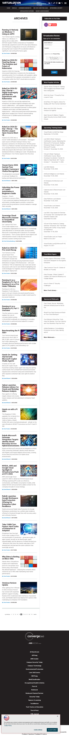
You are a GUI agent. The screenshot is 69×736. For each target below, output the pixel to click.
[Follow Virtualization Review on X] (51, 3)
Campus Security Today (34, 662)
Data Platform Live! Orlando (52, 199)
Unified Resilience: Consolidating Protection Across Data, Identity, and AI (54, 330)
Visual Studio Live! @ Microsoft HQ (55, 243)
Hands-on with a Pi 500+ (10, 410)
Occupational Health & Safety (34, 683)
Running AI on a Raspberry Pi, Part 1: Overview (10, 308)
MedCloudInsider (34, 679)
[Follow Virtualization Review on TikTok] (54, 3)
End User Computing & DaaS (40, 8)
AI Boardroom (34, 652)
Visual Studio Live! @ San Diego (53, 132)
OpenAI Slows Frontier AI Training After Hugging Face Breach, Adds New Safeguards (54, 89)
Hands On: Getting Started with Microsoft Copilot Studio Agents (9, 358)
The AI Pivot (34, 710)
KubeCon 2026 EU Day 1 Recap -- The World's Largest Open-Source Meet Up (10, 131)
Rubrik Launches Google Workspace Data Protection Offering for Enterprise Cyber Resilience (10, 501)
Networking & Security (56, 8)
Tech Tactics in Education (34, 707)
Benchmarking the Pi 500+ (10, 332)
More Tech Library (50, 290)
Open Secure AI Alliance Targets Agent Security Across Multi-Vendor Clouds (55, 117)
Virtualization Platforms (27, 11)
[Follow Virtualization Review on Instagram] (56, 3)
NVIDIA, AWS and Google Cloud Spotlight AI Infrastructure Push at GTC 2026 (10, 470)
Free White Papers (50, 254)
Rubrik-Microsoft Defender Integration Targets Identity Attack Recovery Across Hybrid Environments (10, 440)
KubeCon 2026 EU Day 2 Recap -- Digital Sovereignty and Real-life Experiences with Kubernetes (10, 93)
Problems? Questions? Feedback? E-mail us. (34, 734)
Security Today (34, 697)
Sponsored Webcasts (51, 299)
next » (35, 614)
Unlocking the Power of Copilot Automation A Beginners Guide (10, 190)
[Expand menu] (65, 3)
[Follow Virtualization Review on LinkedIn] (49, 3)
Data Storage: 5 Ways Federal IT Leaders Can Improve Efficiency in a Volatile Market (55, 276)
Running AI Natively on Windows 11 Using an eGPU (10, 32)
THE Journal (34, 714)
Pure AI (34, 686)
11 (31, 614)
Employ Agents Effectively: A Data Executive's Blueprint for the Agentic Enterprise (55, 260)
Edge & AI (14, 8)
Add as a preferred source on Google (41, 4)
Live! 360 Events (34, 672)
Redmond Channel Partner (34, 693)
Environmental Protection (34, 669)
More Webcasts (49, 337)
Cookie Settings (38, 729)
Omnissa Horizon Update (9, 584)
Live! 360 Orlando (49, 167)
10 (29, 614)
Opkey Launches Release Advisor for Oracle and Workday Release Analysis (10, 388)
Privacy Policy (56, 53)
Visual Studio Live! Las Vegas (53, 236)
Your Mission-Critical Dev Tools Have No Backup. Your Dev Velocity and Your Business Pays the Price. (55, 321)
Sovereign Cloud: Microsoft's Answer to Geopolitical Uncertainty (10, 219)
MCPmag (34, 676)
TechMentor (34, 703)
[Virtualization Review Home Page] (12, 3)
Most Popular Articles (51, 82)
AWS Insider (34, 659)
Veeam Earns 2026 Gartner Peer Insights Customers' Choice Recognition (10, 168)
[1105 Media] (34, 643)
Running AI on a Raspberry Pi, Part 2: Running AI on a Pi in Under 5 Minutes (10, 283)
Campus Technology (34, 666)
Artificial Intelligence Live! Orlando (54, 174)
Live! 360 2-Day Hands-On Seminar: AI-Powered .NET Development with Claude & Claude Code (55, 215)
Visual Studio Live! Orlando (52, 206)
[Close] (57, 716)
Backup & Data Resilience (42, 11)
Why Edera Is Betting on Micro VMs (10, 558)
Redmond (34, 690)
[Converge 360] (34, 636)
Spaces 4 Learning (34, 700)
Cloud (8, 8)
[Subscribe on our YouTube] (49, 26)
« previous (7, 614)
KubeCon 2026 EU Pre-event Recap (9, 249)
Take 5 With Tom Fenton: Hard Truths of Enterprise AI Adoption (10, 527)
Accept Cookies (52, 729)
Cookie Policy (8, 725)
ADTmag (34, 655)
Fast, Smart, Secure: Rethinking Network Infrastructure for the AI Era (54, 305)
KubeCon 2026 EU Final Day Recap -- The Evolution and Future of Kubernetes (9, 64)
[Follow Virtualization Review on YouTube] (59, 3)
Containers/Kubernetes (25, 8)
